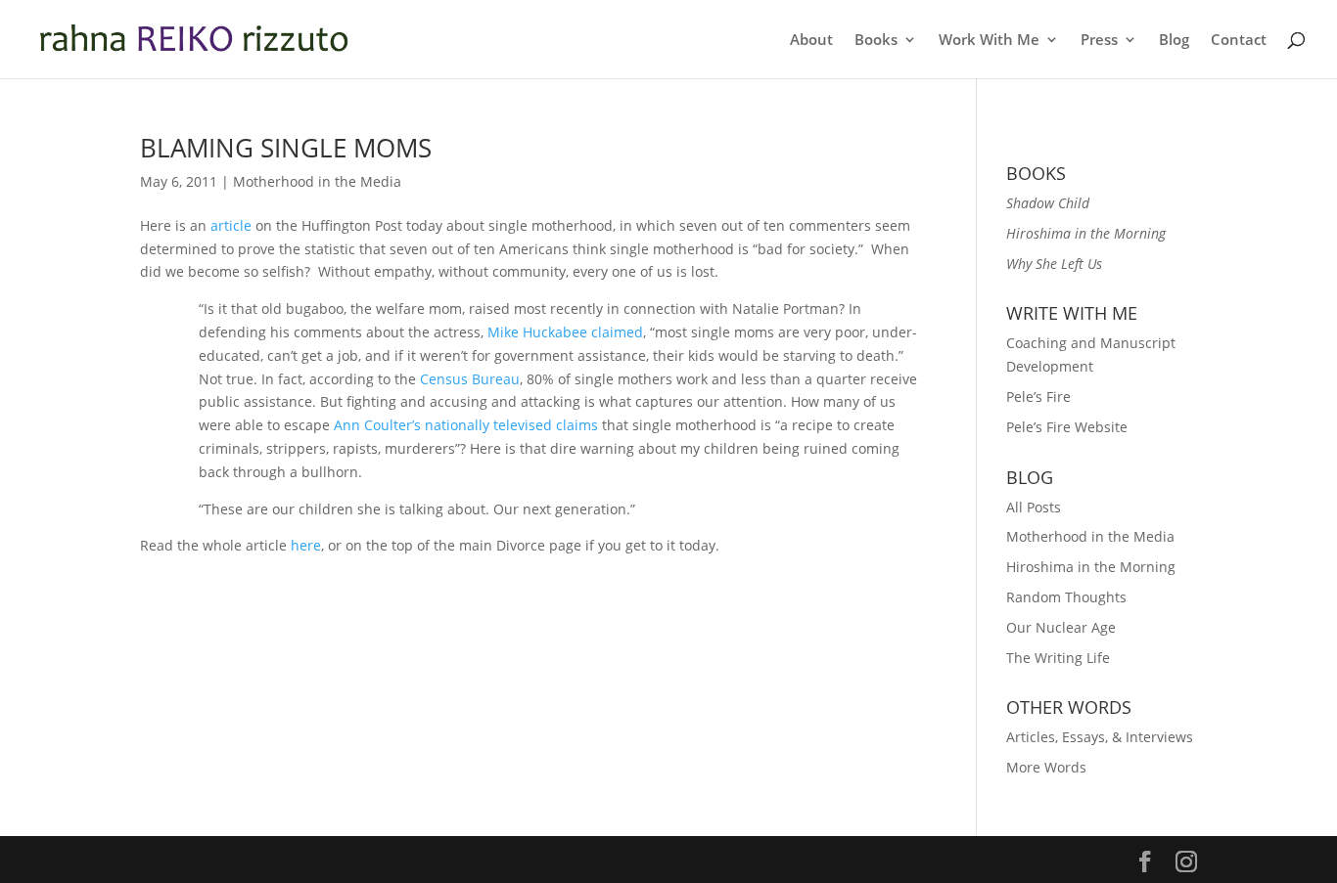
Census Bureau (470, 379)
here (306, 545)
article (231, 225)
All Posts (1033, 507)
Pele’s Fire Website (1067, 427)
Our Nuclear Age (1061, 627)
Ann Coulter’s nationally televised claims (466, 425)
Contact (1239, 40)
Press (1099, 40)
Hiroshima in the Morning (1091, 566)
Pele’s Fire (1038, 396)
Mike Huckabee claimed (565, 332)
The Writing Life (1058, 657)
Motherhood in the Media (317, 181)
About (811, 40)
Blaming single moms (286, 147)
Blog (1174, 40)
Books (876, 40)
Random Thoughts (1066, 597)
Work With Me (989, 40)
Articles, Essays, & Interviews (1099, 737)
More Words (1046, 767)
